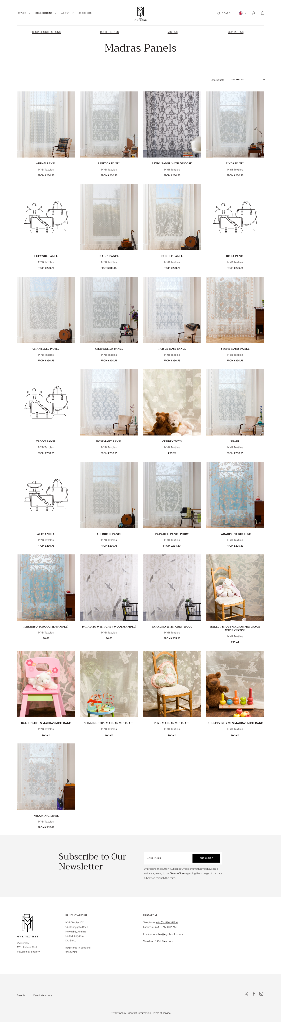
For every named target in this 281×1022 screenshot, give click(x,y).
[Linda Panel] (235, 124)
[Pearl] (235, 402)
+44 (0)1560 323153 (166, 926)
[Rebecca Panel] (109, 124)
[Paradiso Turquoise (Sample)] (46, 587)
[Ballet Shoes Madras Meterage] (46, 684)
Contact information (139, 1012)
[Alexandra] (46, 495)
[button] (224, 13)
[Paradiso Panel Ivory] (172, 495)
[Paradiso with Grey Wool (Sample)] (109, 587)
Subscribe (206, 858)
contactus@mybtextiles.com (166, 934)
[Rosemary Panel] (109, 402)
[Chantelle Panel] (46, 310)
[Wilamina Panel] (46, 776)
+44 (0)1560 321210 (167, 922)
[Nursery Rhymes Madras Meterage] (235, 684)
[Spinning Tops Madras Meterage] (109, 684)
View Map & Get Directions (158, 941)
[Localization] (242, 13)
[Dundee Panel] (172, 217)
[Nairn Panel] (109, 217)
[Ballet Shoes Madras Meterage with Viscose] (235, 587)
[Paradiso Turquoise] (235, 495)
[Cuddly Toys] (172, 402)
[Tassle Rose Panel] (172, 310)
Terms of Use (177, 873)
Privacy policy (118, 1012)
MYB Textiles (24, 946)
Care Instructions (42, 995)
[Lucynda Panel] (46, 217)
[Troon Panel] (46, 402)
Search (21, 995)
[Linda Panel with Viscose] (172, 124)
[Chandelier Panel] (109, 310)
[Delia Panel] (235, 217)
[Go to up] (275, 1016)
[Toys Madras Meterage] (172, 684)
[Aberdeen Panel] (109, 495)
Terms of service (162, 1012)
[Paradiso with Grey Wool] (172, 587)
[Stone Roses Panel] (235, 310)
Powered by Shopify (28, 951)
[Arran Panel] (46, 124)
